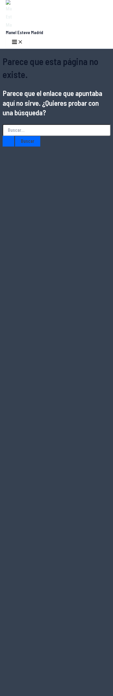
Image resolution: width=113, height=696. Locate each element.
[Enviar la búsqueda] (8, 141)
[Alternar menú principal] (17, 42)
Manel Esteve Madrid (24, 32)
